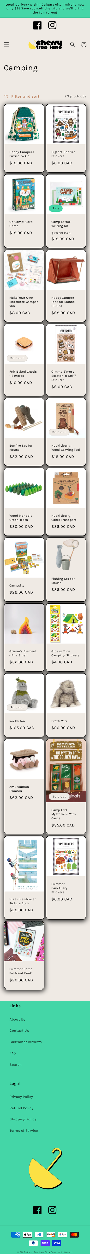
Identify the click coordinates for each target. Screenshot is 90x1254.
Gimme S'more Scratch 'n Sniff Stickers (63, 376)
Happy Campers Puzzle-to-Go (21, 154)
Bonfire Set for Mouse (21, 447)
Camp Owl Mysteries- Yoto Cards (63, 814)
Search (16, 1065)
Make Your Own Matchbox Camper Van (23, 302)
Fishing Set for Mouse (63, 581)
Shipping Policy (23, 1119)
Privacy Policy (21, 1097)
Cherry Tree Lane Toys (38, 1252)
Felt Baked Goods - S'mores (23, 373)
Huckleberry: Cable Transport (64, 518)
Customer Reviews (26, 1042)
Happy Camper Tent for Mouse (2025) (63, 302)
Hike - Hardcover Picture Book (22, 901)
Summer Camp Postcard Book (21, 971)
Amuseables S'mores (19, 789)
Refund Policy (21, 1108)
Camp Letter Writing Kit (61, 224)
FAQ (13, 1053)
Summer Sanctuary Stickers (59, 888)
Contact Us (19, 1031)
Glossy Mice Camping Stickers (65, 653)
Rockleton (17, 721)
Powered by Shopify (61, 1252)
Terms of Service (24, 1131)
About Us (17, 1019)
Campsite (16, 585)
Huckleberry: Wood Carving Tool (65, 447)
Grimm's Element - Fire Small (23, 653)
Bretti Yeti (59, 721)
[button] (6, 44)
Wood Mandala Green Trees (21, 518)
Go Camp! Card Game (21, 224)
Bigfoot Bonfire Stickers (63, 154)
